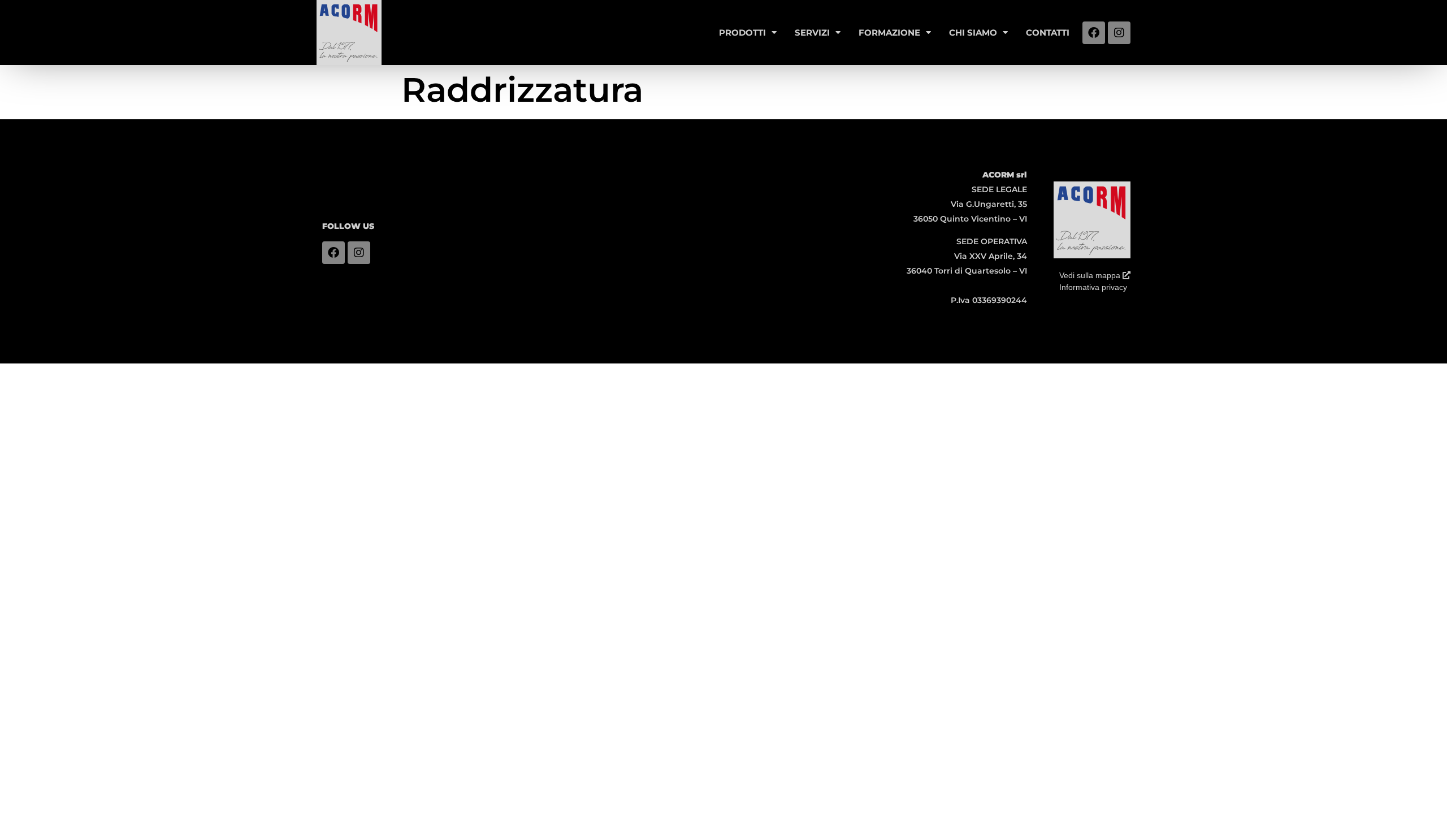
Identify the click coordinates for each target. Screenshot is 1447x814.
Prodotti (742, 32)
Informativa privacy (1093, 287)
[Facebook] (1093, 32)
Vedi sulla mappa (1091, 275)
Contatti (1047, 32)
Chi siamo (973, 32)
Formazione (889, 32)
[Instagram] (1119, 32)
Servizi (812, 32)
